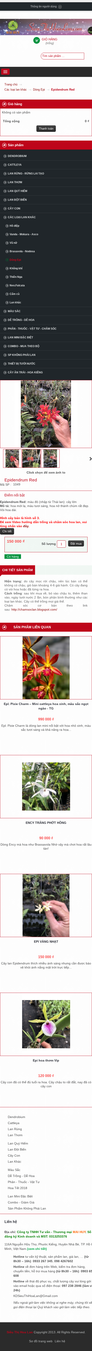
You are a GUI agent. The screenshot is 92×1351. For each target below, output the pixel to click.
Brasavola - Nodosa (22, 251)
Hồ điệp (14, 225)
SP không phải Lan (22, 355)
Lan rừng (15, 1129)
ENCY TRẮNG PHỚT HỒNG (46, 823)
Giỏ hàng (15, 104)
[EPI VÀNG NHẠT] (46, 905)
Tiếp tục (91, 459)
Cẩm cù (14, 294)
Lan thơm (15, 182)
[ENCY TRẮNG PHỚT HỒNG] (46, 786)
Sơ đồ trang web (40, 1341)
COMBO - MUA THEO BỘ (23, 346)
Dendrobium (17, 156)
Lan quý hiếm (17, 191)
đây (25, 526)
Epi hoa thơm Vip (46, 1060)
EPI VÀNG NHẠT (46, 941)
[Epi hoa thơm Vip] (46, 1024)
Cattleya (15, 164)
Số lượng (49, 544)
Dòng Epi (39, 89)
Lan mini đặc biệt (20, 337)
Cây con (14, 208)
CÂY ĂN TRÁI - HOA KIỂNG (25, 372)
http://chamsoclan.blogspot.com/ (34, 609)
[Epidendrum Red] (12, 458)
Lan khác (15, 302)
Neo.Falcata (17, 285)
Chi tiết (7, 531)
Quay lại (61, 459)
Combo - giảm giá (21, 1202)
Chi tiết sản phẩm (17, 570)
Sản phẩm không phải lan (27, 1208)
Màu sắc (14, 311)
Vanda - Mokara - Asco (24, 234)
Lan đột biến (17, 199)
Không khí (16, 268)
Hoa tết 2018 (17, 1188)
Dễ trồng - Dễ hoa (21, 320)
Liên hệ (60, 1341)
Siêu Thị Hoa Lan (20, 1332)
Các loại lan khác (15, 89)
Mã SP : (6, 484)
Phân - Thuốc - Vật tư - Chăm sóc (32, 328)
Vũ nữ (13, 242)
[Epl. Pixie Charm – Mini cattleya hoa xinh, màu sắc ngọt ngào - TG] (46, 667)
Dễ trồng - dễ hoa (21, 1176)
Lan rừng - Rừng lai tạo (26, 173)
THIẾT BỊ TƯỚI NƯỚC (21, 363)
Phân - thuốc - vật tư (24, 1182)
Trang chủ (10, 84)
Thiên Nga (16, 276)
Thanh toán (46, 128)
